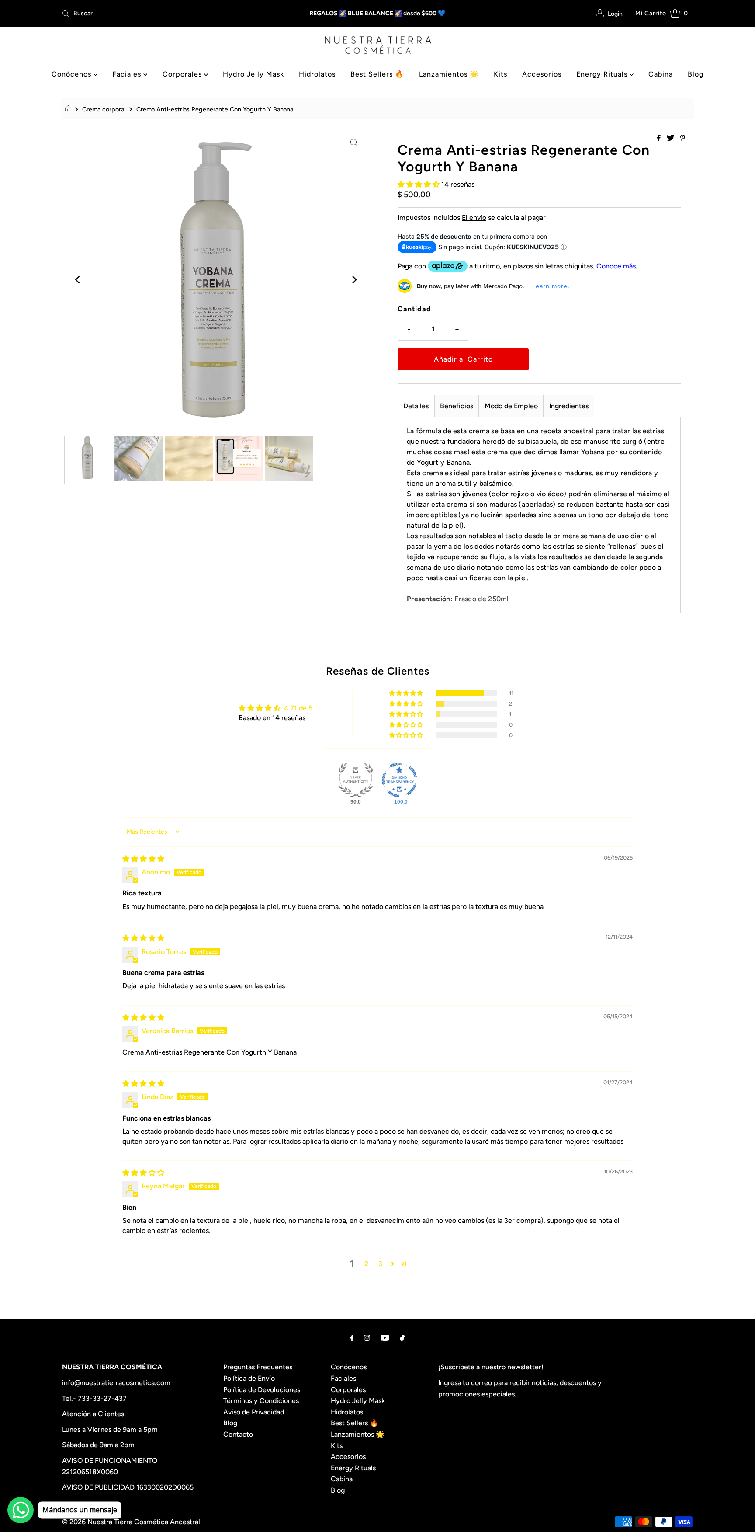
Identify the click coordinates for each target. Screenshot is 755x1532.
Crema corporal (103, 109)
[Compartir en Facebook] (659, 138)
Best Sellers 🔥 (377, 74)
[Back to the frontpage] (69, 109)
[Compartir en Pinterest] (682, 138)
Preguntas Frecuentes (257, 1367)
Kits (500, 74)
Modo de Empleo (511, 406)
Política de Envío (249, 1378)
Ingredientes (569, 406)
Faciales (127, 74)
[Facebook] (352, 1338)
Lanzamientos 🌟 (449, 74)
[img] (143, 859)
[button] (419, 184)
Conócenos (73, 74)
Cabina (660, 74)
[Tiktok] (402, 1338)
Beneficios (456, 406)
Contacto (238, 1434)
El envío (474, 217)
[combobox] (162, 13)
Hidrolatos (317, 74)
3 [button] (380, 1264)
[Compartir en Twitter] (671, 138)
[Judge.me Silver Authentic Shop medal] (355, 780)
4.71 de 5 (298, 708)
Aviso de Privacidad (253, 1412)
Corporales (183, 74)
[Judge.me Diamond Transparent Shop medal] (399, 780)
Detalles (416, 406)
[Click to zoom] (354, 142)
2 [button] (366, 1264)
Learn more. (550, 286)
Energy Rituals (603, 74)
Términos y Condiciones (261, 1400)
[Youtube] (385, 1338)
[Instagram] (367, 1338)
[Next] (354, 279)
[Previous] (78, 279)
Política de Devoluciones (261, 1390)
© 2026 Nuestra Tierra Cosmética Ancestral (131, 1522)
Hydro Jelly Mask (253, 74)
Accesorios (541, 74)
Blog (695, 74)
